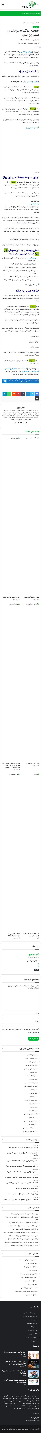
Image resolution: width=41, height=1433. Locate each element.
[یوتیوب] (18, 422)
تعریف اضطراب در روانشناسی (29, 1288)
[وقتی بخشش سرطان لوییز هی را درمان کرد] (30, 852)
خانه (36, 23)
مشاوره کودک (33, 1072)
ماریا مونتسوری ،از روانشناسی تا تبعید (14, 934)
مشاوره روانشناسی (32, 1055)
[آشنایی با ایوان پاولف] (30, 682)
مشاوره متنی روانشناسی (30, 1069)
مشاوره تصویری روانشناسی (29, 1131)
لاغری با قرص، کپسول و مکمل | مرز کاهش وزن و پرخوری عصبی (15, 1362)
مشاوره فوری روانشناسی (30, 1121)
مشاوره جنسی (33, 1110)
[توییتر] (32, 394)
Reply (36, 970)
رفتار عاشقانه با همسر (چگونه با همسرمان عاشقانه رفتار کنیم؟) (20, 1232)
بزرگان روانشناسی (26, 52)
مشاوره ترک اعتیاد (32, 1076)
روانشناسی (32, 258)
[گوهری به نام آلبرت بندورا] (30, 516)
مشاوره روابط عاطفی (31, 1323)
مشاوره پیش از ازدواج (31, 1100)
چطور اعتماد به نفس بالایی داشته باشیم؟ (26, 1291)
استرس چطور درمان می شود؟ (28, 1274)
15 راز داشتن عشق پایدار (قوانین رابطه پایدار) (25, 1229)
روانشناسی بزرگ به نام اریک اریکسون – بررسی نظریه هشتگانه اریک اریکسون (11, 765)
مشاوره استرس (33, 1093)
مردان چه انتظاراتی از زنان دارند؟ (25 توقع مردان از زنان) (21, 1242)
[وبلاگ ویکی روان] (29, 4)
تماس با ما (34, 1341)
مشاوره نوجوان (33, 1117)
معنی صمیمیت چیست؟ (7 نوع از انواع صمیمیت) (23, 1236)
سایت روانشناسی (32, 81)
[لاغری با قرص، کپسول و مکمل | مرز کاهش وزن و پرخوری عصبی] (33, 1364)
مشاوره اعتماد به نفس (31, 1065)
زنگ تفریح (30, 23)
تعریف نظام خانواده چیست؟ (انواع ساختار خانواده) (23, 1226)
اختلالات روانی (33, 1334)
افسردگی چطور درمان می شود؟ (28, 1260)
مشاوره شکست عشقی (31, 1083)
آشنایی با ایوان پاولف (32, 763)
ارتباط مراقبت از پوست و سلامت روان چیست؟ (24, 1214)
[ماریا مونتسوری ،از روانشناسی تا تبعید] (11, 852)
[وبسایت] (25, 422)
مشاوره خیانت (33, 1107)
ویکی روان (34, 40)
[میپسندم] (38, 964)
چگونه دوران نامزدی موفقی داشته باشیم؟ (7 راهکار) (23, 1239)
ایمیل (37, 1021)
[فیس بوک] (37, 394)
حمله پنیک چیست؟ (31, 1263)
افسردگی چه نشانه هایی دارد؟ (28, 1277)
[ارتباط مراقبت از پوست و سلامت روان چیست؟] (33, 1355)
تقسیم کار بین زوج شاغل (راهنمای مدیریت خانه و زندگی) (21, 1245)
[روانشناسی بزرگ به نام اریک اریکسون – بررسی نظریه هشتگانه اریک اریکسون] (11, 682)
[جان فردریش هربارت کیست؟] (11, 516)
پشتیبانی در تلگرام (34, 1418)
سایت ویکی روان (11, 1429)
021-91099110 (36, 1413)
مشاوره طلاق (33, 1090)
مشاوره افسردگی (32, 1124)
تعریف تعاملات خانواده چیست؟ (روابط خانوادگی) (23, 1223)
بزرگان (24, 23)
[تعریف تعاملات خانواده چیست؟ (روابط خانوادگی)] (33, 1374)
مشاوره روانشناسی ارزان (30, 1086)
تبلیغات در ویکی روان (31, 1337)
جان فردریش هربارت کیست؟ (11, 597)
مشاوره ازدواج (33, 1079)
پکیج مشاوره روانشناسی (30, 1114)
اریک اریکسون (34, 204)
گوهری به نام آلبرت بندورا (31, 597)
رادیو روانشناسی (32, 1330)
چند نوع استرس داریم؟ (30, 1267)
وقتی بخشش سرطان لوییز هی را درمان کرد (31, 934)
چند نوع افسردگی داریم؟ (30, 1281)
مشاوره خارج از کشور (31, 1058)
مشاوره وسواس (33, 1062)
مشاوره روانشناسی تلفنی (30, 1128)
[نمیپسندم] (38, 966)
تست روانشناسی (32, 1327)
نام (37, 1013)
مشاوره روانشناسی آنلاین (30, 1316)
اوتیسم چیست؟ (32, 1270)
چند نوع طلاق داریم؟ (31, 1295)
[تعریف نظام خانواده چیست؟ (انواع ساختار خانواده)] (33, 1382)
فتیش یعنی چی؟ (32, 1284)
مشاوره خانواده (33, 1097)
